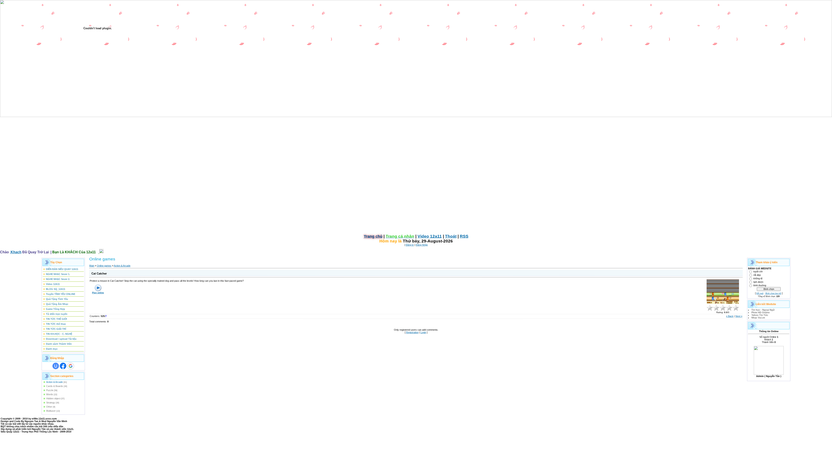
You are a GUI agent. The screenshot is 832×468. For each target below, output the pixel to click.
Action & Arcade (54, 382)
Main (91, 265)
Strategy (50, 402)
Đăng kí (410, 245)
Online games (104, 265)
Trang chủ (373, 236)
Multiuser (51, 411)
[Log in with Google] (70, 365)
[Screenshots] (723, 292)
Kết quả (759, 293)
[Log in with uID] (55, 366)
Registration (412, 332)
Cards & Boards (54, 386)
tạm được (758, 282)
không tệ (757, 278)
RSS (464, 236)
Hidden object (53, 398)
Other (49, 406)
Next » (738, 316)
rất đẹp (757, 275)
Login (423, 332)
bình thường (759, 285)
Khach (15, 252)
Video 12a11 (430, 236)
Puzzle (49, 390)
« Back (729, 316)
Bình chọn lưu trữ (773, 293)
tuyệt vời (757, 271)
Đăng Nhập (422, 245)
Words (49, 394)
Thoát (451, 236)
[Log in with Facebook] (63, 366)
